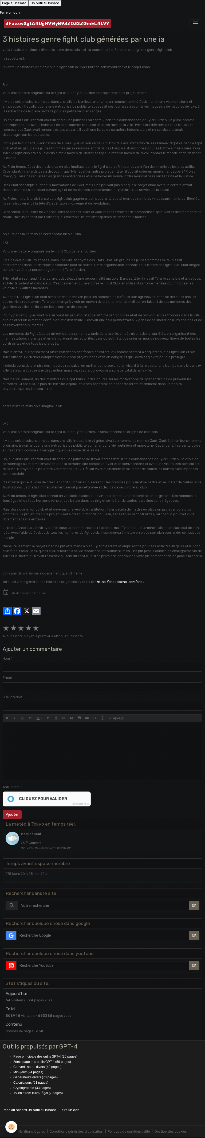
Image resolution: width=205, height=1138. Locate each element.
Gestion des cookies (171, 1131)
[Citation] (48, 718)
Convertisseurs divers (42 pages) (37, 1067)
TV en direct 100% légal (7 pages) (38, 1093)
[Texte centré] (56, 718)
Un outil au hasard (45, 3)
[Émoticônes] (102, 718)
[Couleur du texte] (39, 718)
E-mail (8, 678)
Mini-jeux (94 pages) (28, 1072)
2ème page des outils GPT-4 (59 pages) (42, 1062)
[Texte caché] (72, 718)
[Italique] (15, 718)
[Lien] (64, 718)
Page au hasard (14, 3)
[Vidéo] (87, 718)
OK (194, 905)
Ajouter (12, 814)
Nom (6, 658)
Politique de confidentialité (129, 1131)
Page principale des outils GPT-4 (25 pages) (45, 1056)
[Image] (79, 718)
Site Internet (12, 697)
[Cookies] (11, 1127)
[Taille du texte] (30, 718)
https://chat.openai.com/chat (120, 582)
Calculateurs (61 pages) (30, 1082)
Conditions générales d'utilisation (76, 1131)
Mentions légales (31, 1131)
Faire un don (10, 12)
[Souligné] (22, 718)
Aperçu (118, 718)
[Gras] (7, 718)
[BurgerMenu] (195, 23)
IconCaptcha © (80, 803)
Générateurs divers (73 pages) (35, 1077)
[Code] (95, 718)
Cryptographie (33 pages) (32, 1088)
